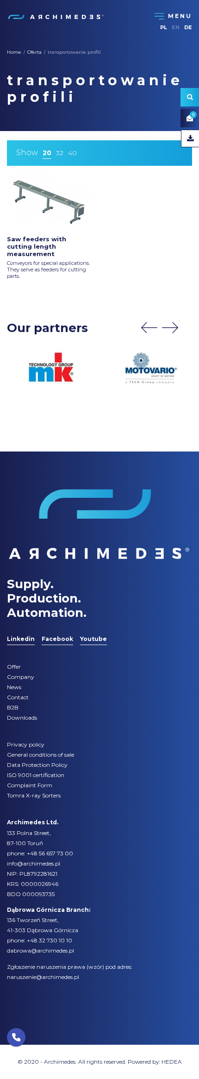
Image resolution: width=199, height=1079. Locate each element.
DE (188, 27)
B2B (13, 707)
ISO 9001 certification (35, 775)
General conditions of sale (40, 754)
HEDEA (172, 1061)
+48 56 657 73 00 (50, 853)
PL (163, 27)
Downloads (22, 717)
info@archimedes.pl (33, 863)
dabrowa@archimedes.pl (40, 950)
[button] (16, 1037)
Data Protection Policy (37, 764)
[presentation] (149, 328)
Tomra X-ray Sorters (34, 795)
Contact (18, 697)
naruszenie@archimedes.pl (43, 976)
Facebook (57, 638)
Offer (14, 666)
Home (14, 52)
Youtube (93, 638)
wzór (95, 966)
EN (176, 27)
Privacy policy (25, 744)
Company (20, 676)
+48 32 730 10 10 (49, 940)
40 (72, 153)
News (14, 687)
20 (47, 153)
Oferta (34, 52)
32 (59, 153)
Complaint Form (29, 785)
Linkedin (21, 638)
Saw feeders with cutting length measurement (36, 246)
